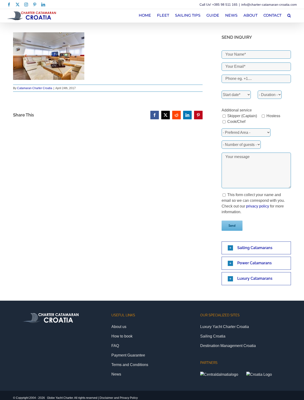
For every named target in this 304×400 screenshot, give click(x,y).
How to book (122, 336)
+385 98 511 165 (225, 4)
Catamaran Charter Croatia (34, 88)
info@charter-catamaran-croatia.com (269, 4)
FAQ (115, 346)
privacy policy (257, 206)
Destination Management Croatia (228, 346)
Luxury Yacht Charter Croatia (224, 327)
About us (118, 327)
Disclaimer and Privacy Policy (119, 398)
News (116, 374)
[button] (289, 15)
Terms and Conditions (129, 365)
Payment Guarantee (128, 355)
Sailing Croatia (212, 336)
